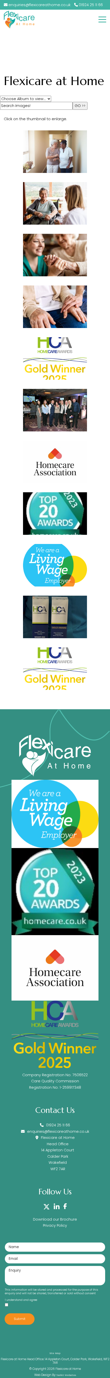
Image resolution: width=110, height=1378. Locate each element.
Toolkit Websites (66, 1375)
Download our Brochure (55, 1219)
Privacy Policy (55, 1225)
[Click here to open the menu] (102, 19)
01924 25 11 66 (90, 4)
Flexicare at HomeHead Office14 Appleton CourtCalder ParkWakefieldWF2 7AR (58, 1153)
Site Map (55, 1353)
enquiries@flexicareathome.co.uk (39, 4)
